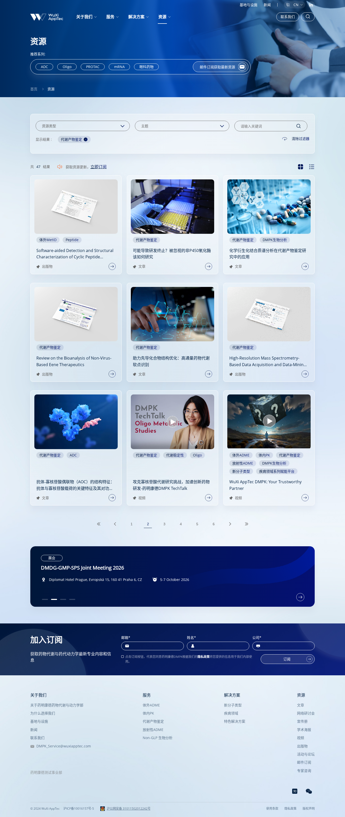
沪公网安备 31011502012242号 (129, 808)
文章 (300, 705)
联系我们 (288, 16)
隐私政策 (204, 657)
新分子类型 (233, 705)
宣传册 (302, 721)
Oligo (67, 66)
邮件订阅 (304, 762)
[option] (172, 576)
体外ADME (151, 705)
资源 (162, 16)
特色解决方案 (234, 721)
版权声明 (309, 808)
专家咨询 (304, 770)
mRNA (119, 66)
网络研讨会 (306, 713)
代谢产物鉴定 (153, 721)
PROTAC (93, 66)
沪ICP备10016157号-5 (78, 808)
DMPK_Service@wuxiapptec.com (62, 746)
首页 (33, 89)
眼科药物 (146, 66)
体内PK (148, 713)
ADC (44, 66)
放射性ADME (153, 729)
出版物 (302, 746)
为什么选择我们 (42, 713)
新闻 (267, 4)
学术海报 (304, 729)
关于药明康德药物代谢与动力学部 (56, 705)
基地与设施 (248, 4)
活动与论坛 (306, 754)
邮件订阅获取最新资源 (217, 67)
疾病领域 (231, 713)
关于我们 (38, 695)
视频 (300, 737)
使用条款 (272, 808)
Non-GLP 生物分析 (158, 737)
